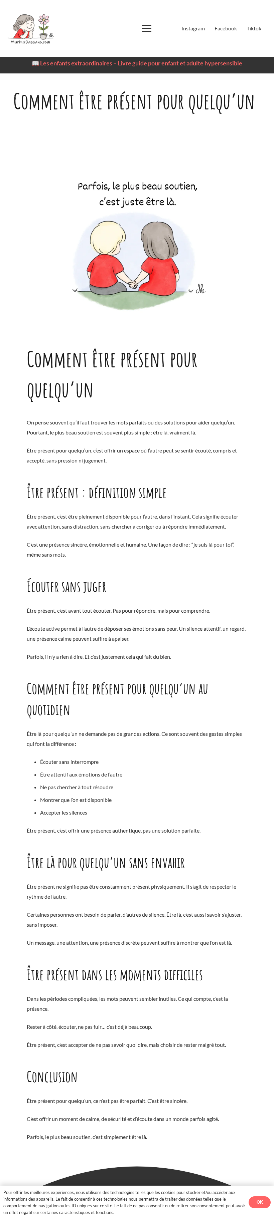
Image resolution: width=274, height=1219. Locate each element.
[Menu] (147, 28)
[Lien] (30, 28)
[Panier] (164, 28)
